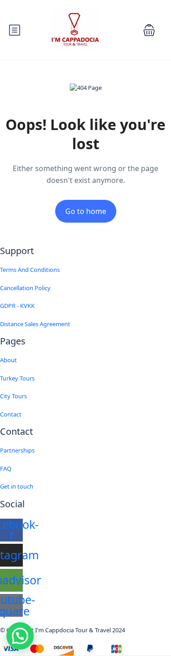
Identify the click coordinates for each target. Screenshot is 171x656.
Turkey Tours (17, 378)
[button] (149, 30)
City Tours (13, 396)
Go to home (85, 211)
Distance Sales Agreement (35, 324)
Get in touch (16, 486)
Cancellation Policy (25, 288)
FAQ (5, 468)
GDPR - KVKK (17, 306)
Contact (10, 414)
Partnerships (17, 450)
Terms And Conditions (30, 270)
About (8, 360)
